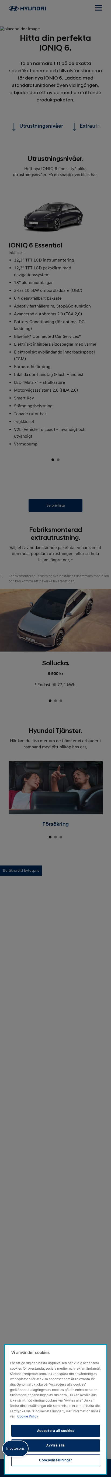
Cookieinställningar (55, 1460)
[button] (15, 1448)
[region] (56, 1409)
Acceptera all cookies (55, 1431)
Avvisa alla (55, 1445)
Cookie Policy (27, 1416)
